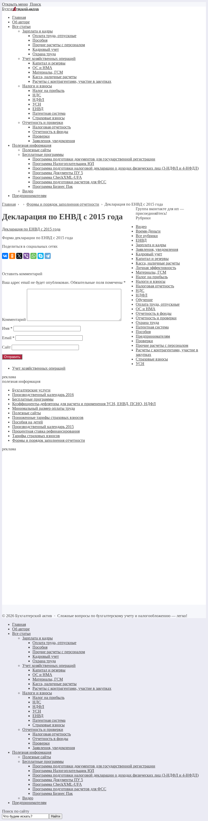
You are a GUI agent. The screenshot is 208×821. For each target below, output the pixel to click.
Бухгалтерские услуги (31, 390)
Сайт (6, 347)
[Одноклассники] (12, 256)
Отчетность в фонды (153, 313)
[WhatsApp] (33, 256)
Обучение (144, 300)
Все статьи (21, 633)
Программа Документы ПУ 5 (57, 780)
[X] (19, 256)
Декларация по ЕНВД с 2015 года (31, 229)
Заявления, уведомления (157, 249)
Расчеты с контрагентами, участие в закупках (71, 688)
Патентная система (152, 327)
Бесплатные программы (33, 399)
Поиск (35, 4)
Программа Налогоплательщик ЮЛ (63, 770)
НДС (140, 290)
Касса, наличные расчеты (158, 263)
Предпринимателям (153, 336)
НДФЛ (141, 295)
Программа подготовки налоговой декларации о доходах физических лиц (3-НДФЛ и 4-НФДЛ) (115, 775)
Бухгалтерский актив (20, 9)
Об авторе (21, 629)
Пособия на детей (27, 422)
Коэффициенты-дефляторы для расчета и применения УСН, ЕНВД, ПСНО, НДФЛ (84, 404)
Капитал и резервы (152, 258)
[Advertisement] (40, 527)
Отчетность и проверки (156, 318)
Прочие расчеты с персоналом (162, 345)
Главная (19, 624)
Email (8, 338)
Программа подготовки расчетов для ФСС (69, 789)
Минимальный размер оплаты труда (43, 408)
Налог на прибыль (152, 277)
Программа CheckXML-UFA (57, 784)
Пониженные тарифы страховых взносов (47, 417)
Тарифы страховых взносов (36, 436)
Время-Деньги (148, 231)
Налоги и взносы (150, 281)
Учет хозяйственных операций (38, 368)
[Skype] (41, 256)
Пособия (143, 332)
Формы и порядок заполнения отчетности (48, 440)
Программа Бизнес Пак (52, 793)
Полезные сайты (26, 413)
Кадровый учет (149, 254)
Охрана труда (147, 322)
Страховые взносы (152, 359)
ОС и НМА (145, 309)
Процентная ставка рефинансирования (46, 431)
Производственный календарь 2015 (43, 426)
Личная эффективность (156, 268)
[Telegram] (48, 256)
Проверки (144, 341)
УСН (140, 364)
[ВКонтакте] (5, 256)
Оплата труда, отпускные (158, 304)
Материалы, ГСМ (151, 272)
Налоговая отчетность (155, 286)
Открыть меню (15, 4)
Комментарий (14, 319)
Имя (7, 328)
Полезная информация (31, 752)
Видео (141, 226)
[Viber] (26, 256)
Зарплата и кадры (151, 245)
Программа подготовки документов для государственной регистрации (93, 766)
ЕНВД (141, 240)
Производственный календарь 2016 (43, 394)
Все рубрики (147, 236)
